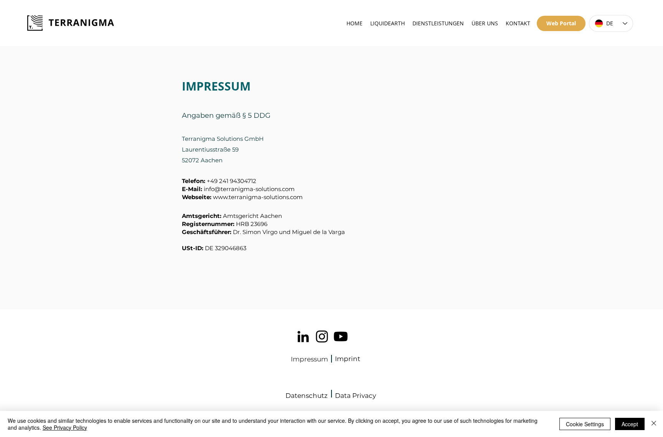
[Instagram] (322, 336)
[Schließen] (653, 424)
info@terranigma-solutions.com (249, 189)
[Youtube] (341, 336)
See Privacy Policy (65, 427)
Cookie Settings (585, 424)
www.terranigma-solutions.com (258, 197)
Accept (630, 424)
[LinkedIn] (303, 336)
